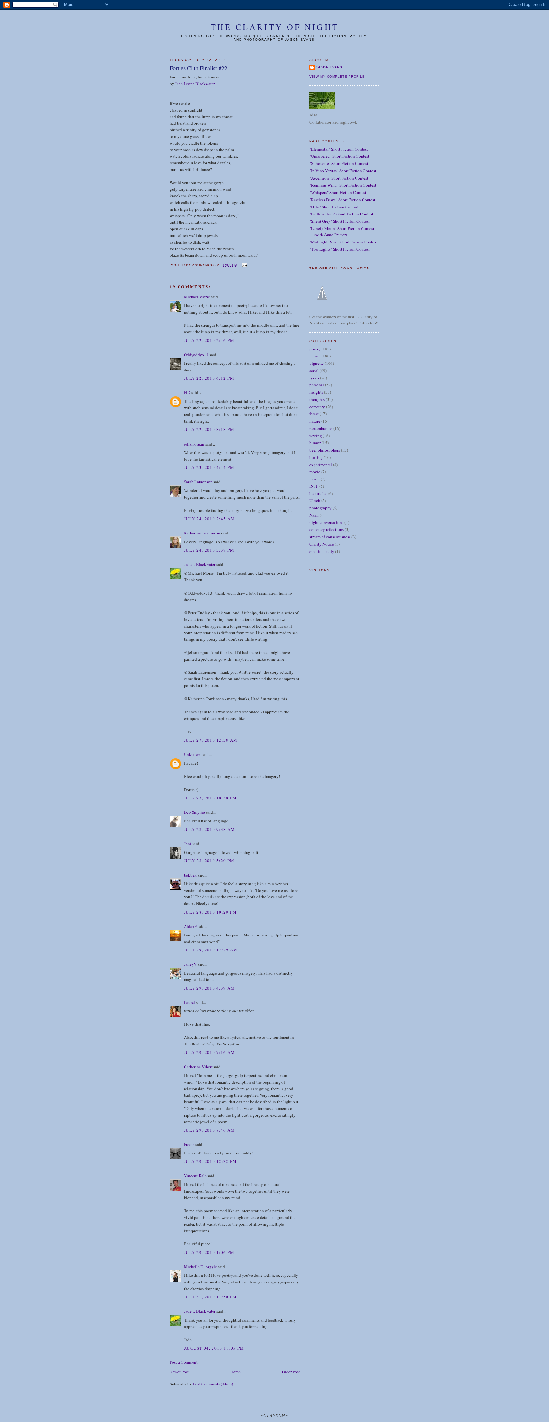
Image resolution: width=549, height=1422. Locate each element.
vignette (316, 363)
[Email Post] (244, 265)
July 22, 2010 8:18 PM (209, 429)
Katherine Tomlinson (202, 533)
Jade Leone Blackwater (195, 83)
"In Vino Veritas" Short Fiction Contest (342, 170)
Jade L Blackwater (199, 564)
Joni (187, 844)
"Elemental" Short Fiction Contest (338, 149)
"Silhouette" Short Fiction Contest (338, 163)
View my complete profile (337, 76)
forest (314, 414)
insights (316, 392)
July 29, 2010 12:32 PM (210, 1161)
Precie (189, 1144)
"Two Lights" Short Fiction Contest (339, 249)
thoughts (317, 399)
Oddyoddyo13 (196, 354)
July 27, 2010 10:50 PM (210, 798)
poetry (315, 349)
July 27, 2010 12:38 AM (211, 740)
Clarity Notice (321, 544)
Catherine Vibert (198, 1067)
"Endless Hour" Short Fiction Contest (341, 214)
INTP (313, 486)
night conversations (326, 522)
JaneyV (190, 964)
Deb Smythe (194, 812)
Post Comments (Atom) (213, 1384)
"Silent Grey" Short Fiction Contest (339, 221)
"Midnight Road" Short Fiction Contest (343, 242)
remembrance (320, 428)
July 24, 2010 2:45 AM (209, 518)
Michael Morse (197, 297)
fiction (315, 356)
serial (314, 370)
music (314, 479)
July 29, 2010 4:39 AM (209, 988)
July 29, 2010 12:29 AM (211, 950)
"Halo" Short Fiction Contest (334, 207)
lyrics (314, 378)
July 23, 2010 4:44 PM (209, 467)
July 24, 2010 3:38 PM (209, 550)
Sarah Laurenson (198, 482)
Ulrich (314, 500)
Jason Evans (329, 67)
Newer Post (179, 1372)
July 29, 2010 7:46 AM (209, 1130)
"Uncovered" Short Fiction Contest (339, 156)
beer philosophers (324, 450)
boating (316, 457)
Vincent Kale (195, 1176)
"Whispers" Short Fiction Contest (337, 192)
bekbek (190, 875)
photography (320, 508)
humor (315, 443)
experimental (320, 464)
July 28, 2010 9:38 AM (209, 829)
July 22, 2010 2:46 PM (209, 340)
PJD (187, 392)
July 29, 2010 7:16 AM (209, 1052)
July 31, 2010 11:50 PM (210, 1297)
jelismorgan (194, 444)
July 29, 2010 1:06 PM (209, 1252)
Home (235, 1372)
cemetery (317, 407)
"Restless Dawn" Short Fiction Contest (342, 199)
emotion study (321, 551)
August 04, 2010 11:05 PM (214, 1348)
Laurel (189, 1002)
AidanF (190, 926)
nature (314, 421)
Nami (314, 515)
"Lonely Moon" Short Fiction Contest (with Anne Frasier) (341, 232)
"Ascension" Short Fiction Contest (338, 178)
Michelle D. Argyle (200, 1266)
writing (315, 436)
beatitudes (318, 493)
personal (316, 385)
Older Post (291, 1372)
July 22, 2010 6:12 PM (209, 378)
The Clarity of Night (275, 26)
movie (314, 471)
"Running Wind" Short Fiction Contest (342, 185)
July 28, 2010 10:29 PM (210, 912)
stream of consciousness (329, 537)
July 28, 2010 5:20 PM (209, 860)
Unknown (192, 754)
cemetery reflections (326, 529)
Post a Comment (184, 1362)
